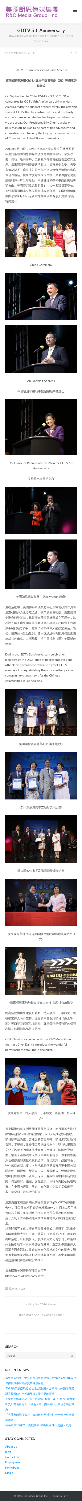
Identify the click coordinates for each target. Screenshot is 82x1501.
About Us (11, 1446)
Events (13, 1288)
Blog (8, 1452)
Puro (65, 1495)
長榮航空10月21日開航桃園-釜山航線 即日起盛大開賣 (38, 1425)
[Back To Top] (71, 1491)
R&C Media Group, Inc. (35, 1495)
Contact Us (12, 1457)
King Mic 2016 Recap (42, 1304)
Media (9, 1473)
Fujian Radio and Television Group (40, 1314)
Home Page (12, 1467)
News (22, 1288)
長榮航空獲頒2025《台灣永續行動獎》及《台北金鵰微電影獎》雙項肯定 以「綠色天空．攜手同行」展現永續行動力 (40, 1404)
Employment (13, 1462)
